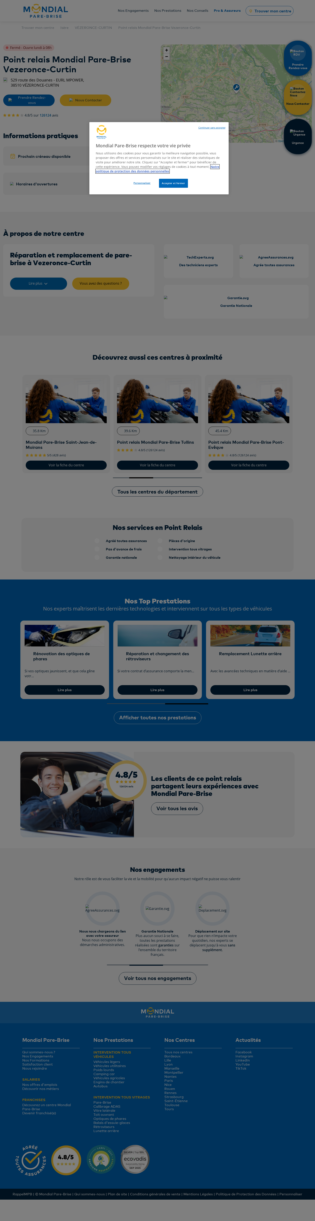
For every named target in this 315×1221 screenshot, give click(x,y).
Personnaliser (142, 183)
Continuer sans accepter (211, 127)
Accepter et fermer (173, 183)
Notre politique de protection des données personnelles (157, 169)
